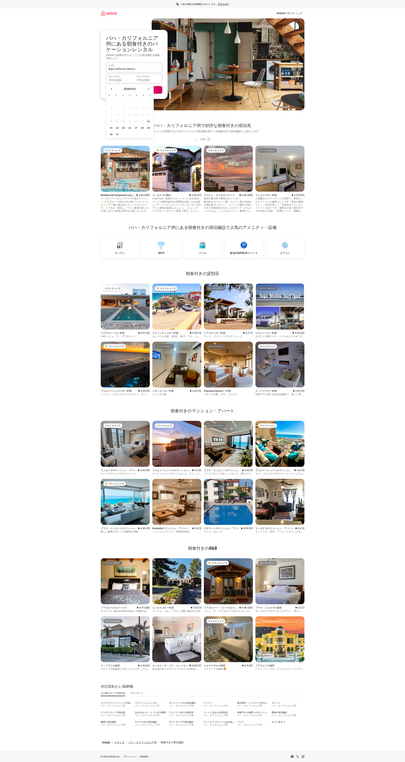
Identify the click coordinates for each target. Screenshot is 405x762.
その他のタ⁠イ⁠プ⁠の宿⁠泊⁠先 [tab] (113, 693)
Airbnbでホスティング (290, 13)
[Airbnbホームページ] (109, 13)
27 (136, 127)
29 (148, 127)
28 (142, 127)
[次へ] (208, 139)
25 (123, 127)
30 (111, 134)
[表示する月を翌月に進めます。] (148, 89)
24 (117, 127)
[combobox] (134, 69)
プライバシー (130, 756)
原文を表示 (223, 4)
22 (148, 121)
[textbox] (120, 80)
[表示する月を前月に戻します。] (112, 89)
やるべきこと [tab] (137, 693)
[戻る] (196, 139)
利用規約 (144, 756)
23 (111, 127)
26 (129, 127)
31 (117, 134)
